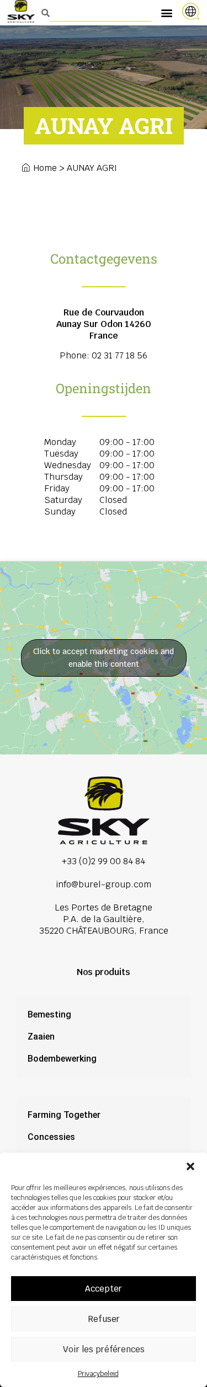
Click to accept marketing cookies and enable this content (103, 657)
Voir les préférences (104, 1349)
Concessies (51, 1137)
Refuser (104, 1319)
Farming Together (64, 1115)
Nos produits (103, 972)
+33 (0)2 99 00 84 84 (103, 861)
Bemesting (49, 1014)
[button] (190, 1166)
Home (45, 168)
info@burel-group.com (103, 884)
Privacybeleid (98, 1373)
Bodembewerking (62, 1058)
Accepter (103, 1288)
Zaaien (41, 1036)
